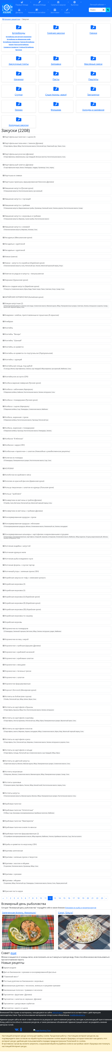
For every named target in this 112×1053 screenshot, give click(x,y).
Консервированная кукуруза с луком (20, 517)
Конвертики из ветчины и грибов (28, 501)
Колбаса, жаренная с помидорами (28, 429)
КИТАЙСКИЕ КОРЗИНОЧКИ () (23, 297)
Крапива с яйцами (35, 881)
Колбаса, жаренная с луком (26, 418)
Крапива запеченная (13, 850)
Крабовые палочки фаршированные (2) (42, 834)
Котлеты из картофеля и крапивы (40, 719)
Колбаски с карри (14, 445)
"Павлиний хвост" (11, 976)
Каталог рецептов (12, 19)
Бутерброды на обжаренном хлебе (19, 39)
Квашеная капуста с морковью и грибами (26, 217)
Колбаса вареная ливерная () (22, 383)
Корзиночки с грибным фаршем (22, 645)
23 (102, 898)
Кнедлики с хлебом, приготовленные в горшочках (31, 315)
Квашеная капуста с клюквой (20, 228)
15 (64, 898)
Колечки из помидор (27, 458)
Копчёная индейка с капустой (17, 546)
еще (13, 953)
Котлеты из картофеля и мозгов (44, 729)
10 (41, 898)
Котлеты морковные (36, 772)
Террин (19, 109)
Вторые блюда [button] (39, 5)
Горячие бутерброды (27, 42)
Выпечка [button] (74, 5)
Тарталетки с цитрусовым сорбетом (19, 1003)
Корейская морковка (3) (14, 584)
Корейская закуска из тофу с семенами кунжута (25, 578)
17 (74, 898)
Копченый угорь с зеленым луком (21, 571)
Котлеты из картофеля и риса (36, 740)
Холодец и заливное (93, 109)
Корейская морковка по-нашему (18, 616)
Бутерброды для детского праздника (18, 37)
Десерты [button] (19, 12)
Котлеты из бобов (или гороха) (20, 697)
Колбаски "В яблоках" (13, 438)
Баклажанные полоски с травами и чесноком (23, 990)
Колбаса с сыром (26, 407)
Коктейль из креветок (14, 347)
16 (69, 898)
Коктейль (8, 328)
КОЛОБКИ (9, 468)
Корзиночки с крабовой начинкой (19, 652)
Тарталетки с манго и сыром (15, 1008)
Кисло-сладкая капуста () (34, 287)
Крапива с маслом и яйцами (21, 864)
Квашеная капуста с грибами (43, 206)
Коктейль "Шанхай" (13, 340)
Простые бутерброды (21, 45)
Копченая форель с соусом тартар (19, 565)
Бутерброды (18, 33)
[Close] (103, 10)
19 (83, 898)
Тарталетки (93, 94)
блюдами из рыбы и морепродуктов (80, 907)
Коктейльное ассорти (16, 376)
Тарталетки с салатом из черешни (22, 999)
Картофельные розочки (34, 155)
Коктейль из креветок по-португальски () (28, 353)
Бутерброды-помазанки (11, 42)
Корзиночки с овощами (14, 664)
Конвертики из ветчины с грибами (23, 511)
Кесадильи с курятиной (14, 244)
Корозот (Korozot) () (20, 690)
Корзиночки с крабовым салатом (18, 658)
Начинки (19, 79)
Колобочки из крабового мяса (17, 475)
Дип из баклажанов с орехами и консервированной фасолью (30, 972)
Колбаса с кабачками (29, 390)
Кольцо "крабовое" (13, 494)
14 (60, 898)
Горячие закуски (56, 33)
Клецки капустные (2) (56, 305)
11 (45, 898)
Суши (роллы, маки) (56, 94)
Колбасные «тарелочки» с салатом (37, 451)
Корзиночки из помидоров (32, 629)
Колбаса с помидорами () (21, 400)
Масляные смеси (93, 63)
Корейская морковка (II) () (22, 603)
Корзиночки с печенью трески (17, 671)
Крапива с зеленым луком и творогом (20, 857)
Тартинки (18, 50)
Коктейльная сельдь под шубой (37, 367)
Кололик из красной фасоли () (24, 481)
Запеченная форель (19, 912)
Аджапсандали (10, 967)
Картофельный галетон (29, 166)
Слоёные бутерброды (26, 47)
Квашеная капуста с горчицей (17, 199)
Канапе (11, 45)
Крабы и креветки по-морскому (20, 844)
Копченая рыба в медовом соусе (18, 558)
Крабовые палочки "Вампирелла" (19, 821)
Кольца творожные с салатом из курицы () (29, 487)
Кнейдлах (8, 321)
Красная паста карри (13, 891)
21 (93, 898)
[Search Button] (108, 10)
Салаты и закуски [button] (58, 5)
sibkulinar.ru (57, 1012)
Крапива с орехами (12, 874)
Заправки (56, 63)
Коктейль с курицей (13, 359)
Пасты (56, 79)
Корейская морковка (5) (14, 590)
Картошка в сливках (13, 175)
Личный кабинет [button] (97, 4)
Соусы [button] (67, 12)
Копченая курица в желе (15, 552)
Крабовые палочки (12, 804)
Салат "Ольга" (65, 912)
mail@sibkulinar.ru (77, 1015)
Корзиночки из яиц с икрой (16, 639)
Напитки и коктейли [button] (36, 12)
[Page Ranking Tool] (42, 1030)
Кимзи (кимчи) (10, 256)
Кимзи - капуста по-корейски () (33, 264)
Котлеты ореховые (35, 783)
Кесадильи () (18, 237)
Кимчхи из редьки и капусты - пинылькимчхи (24, 273)
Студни (19, 94)
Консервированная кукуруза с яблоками (35, 524)
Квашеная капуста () (23, 189)
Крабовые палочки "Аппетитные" (29, 811)
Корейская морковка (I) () (22, 597)
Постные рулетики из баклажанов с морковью (23, 981)
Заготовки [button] (55, 12)
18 (78, 898)
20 (88, 898)
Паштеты (93, 79)
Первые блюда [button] (22, 5)
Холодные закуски (19, 125)
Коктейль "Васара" (12, 334)
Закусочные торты (19, 63)
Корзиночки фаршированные (17, 684)
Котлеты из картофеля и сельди (32, 751)
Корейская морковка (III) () (22, 609)
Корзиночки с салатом (14, 677)
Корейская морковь (13, 622)
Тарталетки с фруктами (17, 994)
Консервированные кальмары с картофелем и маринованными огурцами (56, 536)
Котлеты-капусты (40, 794)
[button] (30, 5)
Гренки (93, 33)
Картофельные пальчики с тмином (34, 144)
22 (97, 898)
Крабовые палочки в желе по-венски (20, 827)
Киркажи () (16, 280)
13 (55, 898)
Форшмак (56, 109)
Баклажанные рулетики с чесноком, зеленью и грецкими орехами (32, 985)
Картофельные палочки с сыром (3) (19, 137)
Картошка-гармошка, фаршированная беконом (29, 182)
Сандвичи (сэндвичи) (11, 47)
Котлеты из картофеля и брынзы (29, 708)
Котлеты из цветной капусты (37, 762)
